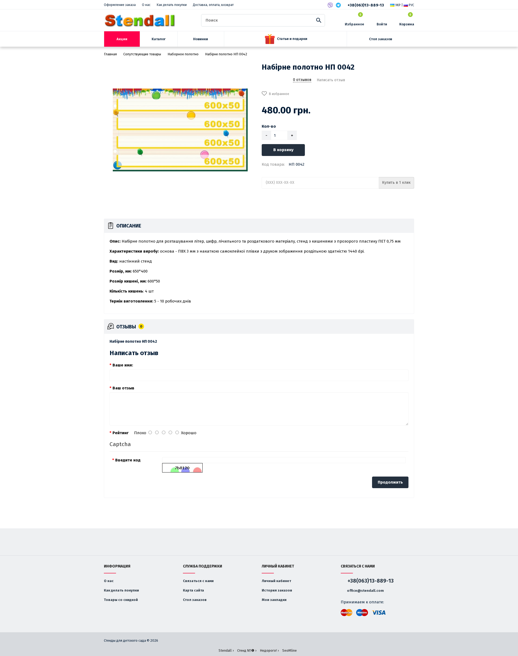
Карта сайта (193, 590)
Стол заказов (195, 600)
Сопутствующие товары (142, 54)
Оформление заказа (120, 5)
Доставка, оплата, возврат (213, 5)
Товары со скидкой (121, 600)
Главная (110, 54)
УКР (397, 5)
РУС (411, 5)
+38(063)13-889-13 (365, 5)
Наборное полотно (183, 54)
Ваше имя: (123, 365)
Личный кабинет (276, 581)
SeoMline (289, 650)
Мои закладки (274, 600)
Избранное (354, 19)
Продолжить (390, 482)
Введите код (128, 460)
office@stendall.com (365, 591)
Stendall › (226, 650)
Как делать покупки (172, 5)
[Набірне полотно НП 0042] (180, 130)
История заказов (277, 590)
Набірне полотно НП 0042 (226, 54)
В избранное (279, 94)
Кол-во (269, 126)
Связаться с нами (198, 581)
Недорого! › (269, 650)
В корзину (283, 149)
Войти (382, 24)
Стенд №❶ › (246, 650)
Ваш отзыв (123, 388)
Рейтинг (121, 432)
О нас (146, 5)
